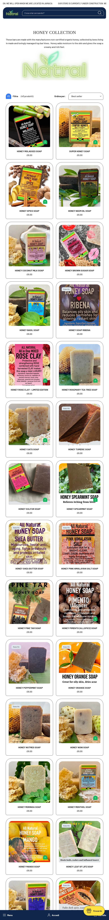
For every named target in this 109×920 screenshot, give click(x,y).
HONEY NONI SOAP (79, 747)
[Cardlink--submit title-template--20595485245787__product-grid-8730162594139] (79, 424)
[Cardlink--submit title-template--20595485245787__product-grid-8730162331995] (29, 484)
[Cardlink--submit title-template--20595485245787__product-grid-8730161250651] (79, 484)
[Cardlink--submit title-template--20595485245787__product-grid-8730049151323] (79, 245)
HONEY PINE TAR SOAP (29, 628)
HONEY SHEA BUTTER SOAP (29, 568)
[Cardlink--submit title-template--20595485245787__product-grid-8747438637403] (29, 364)
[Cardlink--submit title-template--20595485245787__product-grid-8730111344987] (29, 722)
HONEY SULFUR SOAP (29, 509)
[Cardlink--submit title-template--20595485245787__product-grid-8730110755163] (79, 186)
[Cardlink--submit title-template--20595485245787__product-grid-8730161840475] (29, 186)
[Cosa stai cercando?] (99, 13)
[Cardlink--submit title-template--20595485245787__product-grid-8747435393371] (79, 126)
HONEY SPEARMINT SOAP (80, 509)
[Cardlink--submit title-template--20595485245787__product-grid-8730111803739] (79, 663)
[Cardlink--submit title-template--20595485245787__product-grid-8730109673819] (79, 782)
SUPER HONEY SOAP (79, 151)
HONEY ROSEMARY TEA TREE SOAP (79, 389)
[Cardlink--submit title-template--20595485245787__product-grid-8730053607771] (29, 245)
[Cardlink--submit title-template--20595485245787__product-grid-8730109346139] (29, 841)
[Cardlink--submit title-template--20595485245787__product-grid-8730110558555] (29, 782)
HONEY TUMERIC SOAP (79, 449)
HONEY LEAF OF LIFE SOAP (79, 866)
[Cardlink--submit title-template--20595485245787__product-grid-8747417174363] (29, 424)
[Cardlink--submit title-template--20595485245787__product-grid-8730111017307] (79, 722)
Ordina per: (60, 96)
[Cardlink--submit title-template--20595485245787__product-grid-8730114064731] (79, 543)
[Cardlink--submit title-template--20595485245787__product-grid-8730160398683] (29, 543)
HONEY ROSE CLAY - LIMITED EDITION (29, 389)
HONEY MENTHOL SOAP (79, 807)
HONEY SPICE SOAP (29, 210)
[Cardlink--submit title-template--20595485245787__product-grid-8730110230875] (29, 126)
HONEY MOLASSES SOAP (29, 151)
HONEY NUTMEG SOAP (29, 747)
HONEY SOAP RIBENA (79, 330)
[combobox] (63, 13)
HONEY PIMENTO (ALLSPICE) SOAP (79, 628)
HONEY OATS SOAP (29, 449)
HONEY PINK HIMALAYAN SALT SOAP (79, 568)
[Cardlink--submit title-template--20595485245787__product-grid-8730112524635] (79, 603)
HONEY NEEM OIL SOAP (79, 210)
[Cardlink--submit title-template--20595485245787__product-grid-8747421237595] (79, 364)
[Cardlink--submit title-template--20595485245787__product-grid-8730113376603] (29, 603)
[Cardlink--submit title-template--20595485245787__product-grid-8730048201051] (29, 305)
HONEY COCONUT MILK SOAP (29, 270)
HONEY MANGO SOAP (29, 866)
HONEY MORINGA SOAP (29, 807)
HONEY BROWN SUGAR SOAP (79, 270)
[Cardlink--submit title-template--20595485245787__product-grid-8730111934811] (29, 663)
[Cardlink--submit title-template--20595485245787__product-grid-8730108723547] (79, 841)
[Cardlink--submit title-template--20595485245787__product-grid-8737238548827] (79, 305)
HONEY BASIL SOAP (29, 330)
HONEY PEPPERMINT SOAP (29, 687)
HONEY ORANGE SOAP (79, 687)
